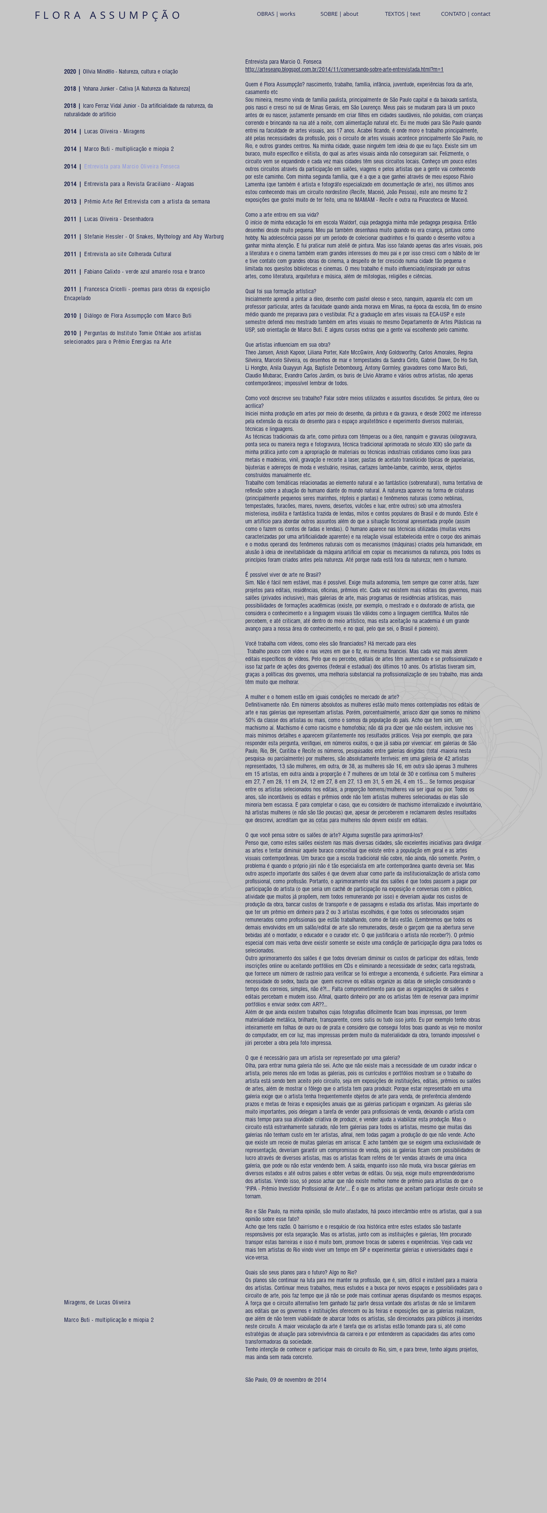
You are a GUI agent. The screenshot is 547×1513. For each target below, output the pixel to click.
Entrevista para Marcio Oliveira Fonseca (132, 166)
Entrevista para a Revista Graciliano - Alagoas (139, 184)
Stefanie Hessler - (106, 236)
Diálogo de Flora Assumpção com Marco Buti (137, 315)
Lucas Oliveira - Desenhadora (118, 219)
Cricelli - (121, 289)
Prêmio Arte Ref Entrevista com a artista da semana (147, 201)
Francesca (97, 289)
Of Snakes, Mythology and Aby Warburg (176, 236)
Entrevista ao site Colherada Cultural (127, 254)
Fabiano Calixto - (105, 271)
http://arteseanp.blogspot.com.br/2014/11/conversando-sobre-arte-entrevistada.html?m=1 (344, 69)
